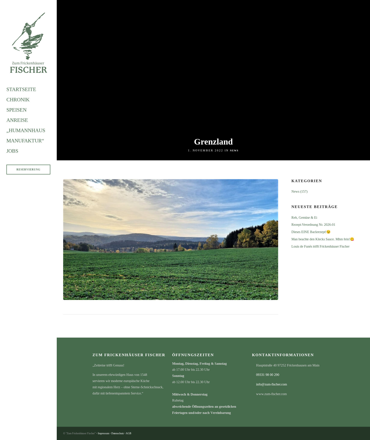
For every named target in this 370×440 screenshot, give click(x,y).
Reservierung (28, 169)
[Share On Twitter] (17, 430)
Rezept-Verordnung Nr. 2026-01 (313, 224)
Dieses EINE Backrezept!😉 (311, 232)
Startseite (21, 89)
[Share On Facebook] (11, 430)
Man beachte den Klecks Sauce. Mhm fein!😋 (322, 239)
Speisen (16, 110)
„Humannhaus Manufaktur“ (25, 135)
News (234, 150)
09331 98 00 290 (267, 375)
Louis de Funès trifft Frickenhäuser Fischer (320, 246)
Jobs (12, 151)
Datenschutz (117, 433)
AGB (128, 433)
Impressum (103, 433)
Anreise (17, 120)
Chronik (18, 99)
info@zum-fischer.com (271, 384)
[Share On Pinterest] (23, 430)
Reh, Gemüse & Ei (304, 217)
